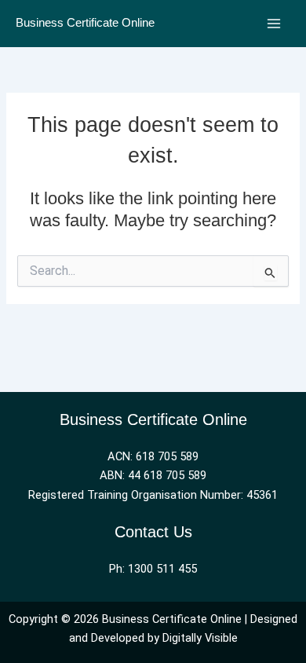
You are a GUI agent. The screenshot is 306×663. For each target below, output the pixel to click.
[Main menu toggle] (273, 23)
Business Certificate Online (85, 22)
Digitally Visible (200, 638)
